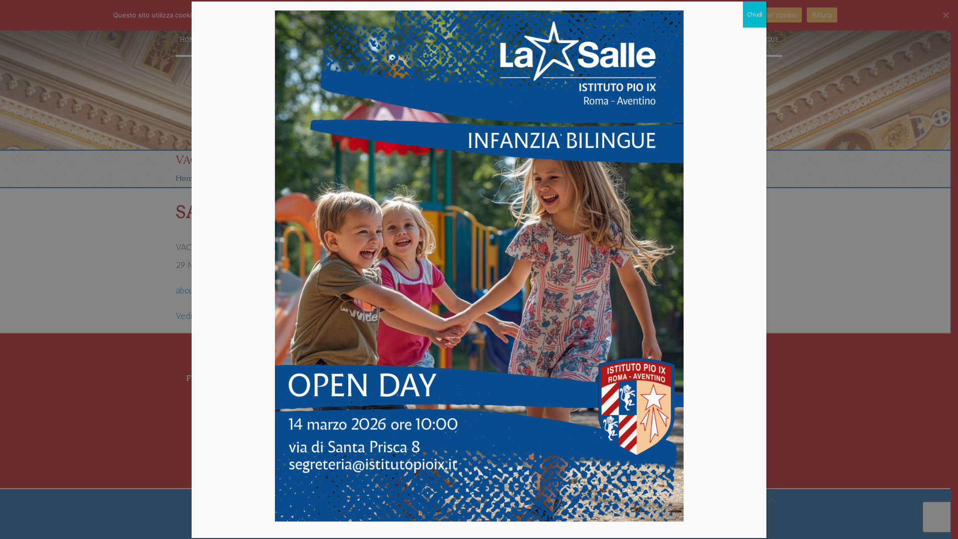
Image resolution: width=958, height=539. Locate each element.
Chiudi (754, 14)
